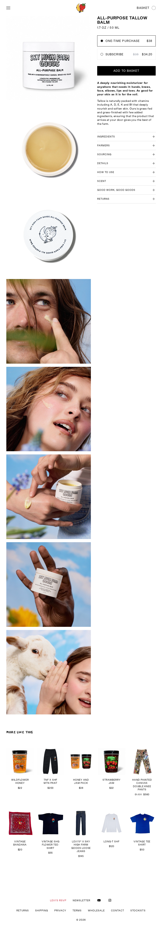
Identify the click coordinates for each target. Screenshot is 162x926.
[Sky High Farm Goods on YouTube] (99, 900)
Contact (117, 910)
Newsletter (81, 900)
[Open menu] (8, 8)
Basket (143, 7)
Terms (77, 910)
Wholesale (96, 910)
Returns (22, 910)
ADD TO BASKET (126, 70)
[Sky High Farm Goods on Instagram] (110, 900)
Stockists (137, 910)
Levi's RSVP (58, 900)
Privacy (60, 910)
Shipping (41, 910)
